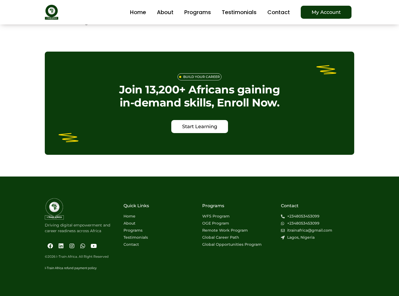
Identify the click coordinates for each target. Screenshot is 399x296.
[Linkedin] (61, 246)
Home (138, 12)
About (165, 12)
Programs (197, 12)
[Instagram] (71, 246)
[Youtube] (93, 246)
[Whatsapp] (82, 246)
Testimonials (239, 12)
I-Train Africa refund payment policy (71, 268)
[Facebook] (50, 246)
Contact (278, 12)
